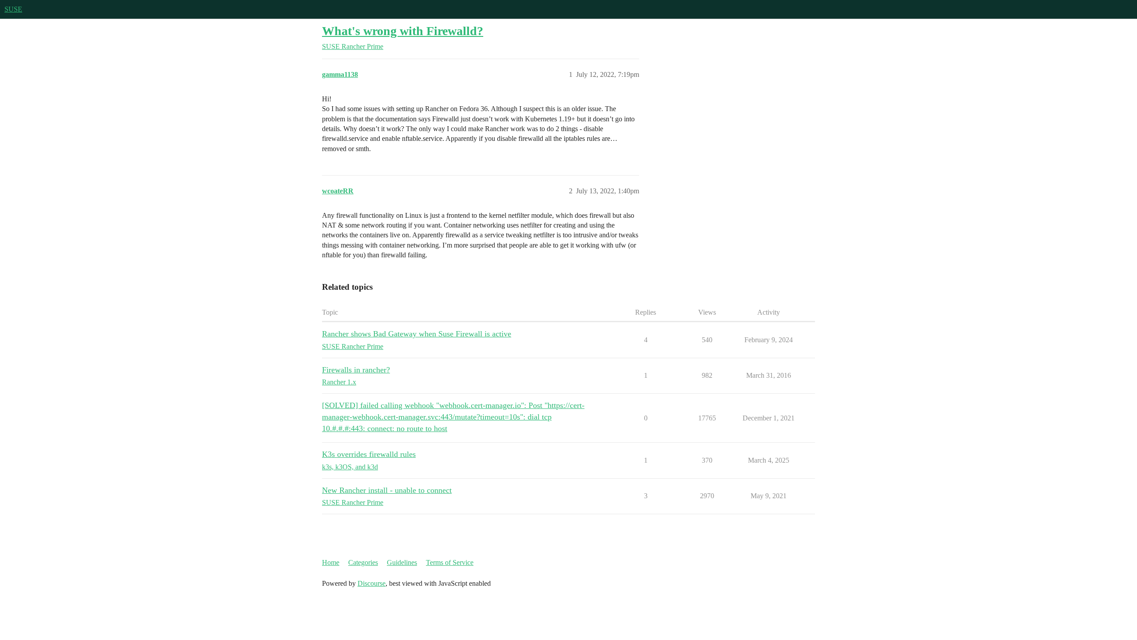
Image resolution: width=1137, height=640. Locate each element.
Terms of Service (449, 562)
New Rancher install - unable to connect (387, 490)
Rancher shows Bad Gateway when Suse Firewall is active (416, 333)
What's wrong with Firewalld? (402, 31)
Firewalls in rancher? (356, 369)
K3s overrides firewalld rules (369, 454)
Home (330, 562)
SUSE (13, 9)
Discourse (372, 583)
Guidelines (402, 562)
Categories (363, 562)
